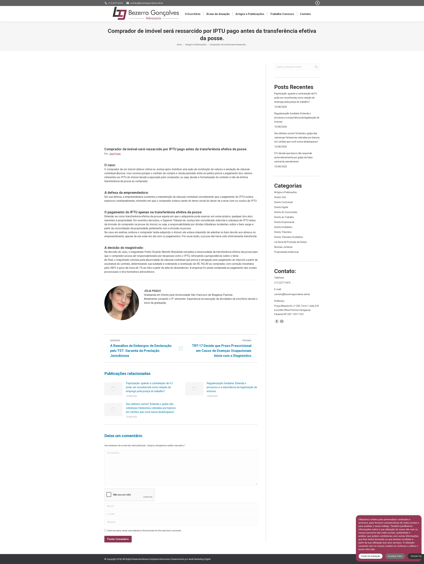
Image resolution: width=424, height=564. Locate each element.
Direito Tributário (283, 232)
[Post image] (113, 388)
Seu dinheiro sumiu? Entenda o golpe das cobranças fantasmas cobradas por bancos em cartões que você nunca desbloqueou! (151, 408)
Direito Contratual (283, 202)
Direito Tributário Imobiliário (288, 237)
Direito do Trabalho (284, 217)
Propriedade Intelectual (286, 252)
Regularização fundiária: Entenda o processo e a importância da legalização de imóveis (232, 387)
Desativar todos (395, 556)
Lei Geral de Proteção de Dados (290, 242)
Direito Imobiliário (283, 227)
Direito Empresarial (284, 222)
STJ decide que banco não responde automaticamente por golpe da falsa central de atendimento (293, 157)
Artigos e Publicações (285, 192)
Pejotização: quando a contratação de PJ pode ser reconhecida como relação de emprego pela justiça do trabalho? (149, 387)
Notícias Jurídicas (283, 247)
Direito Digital (281, 207)
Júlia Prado (115, 153)
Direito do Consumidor (285, 212)
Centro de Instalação (370, 556)
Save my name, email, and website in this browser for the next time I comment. (144, 530)
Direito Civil (280, 197)
